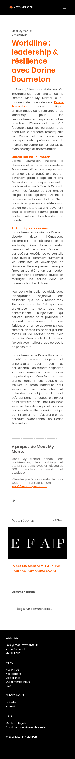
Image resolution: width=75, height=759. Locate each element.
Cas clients (13, 678)
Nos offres (12, 669)
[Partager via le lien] (13, 501)
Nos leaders (13, 674)
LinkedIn (11, 702)
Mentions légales (17, 723)
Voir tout (58, 520)
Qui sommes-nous (18, 682)
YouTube (11, 706)
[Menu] (64, 7)
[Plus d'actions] (61, 33)
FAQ (8, 686)
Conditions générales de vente (26, 727)
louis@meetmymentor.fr (22, 645)
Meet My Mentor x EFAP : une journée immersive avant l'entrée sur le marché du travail (36, 568)
